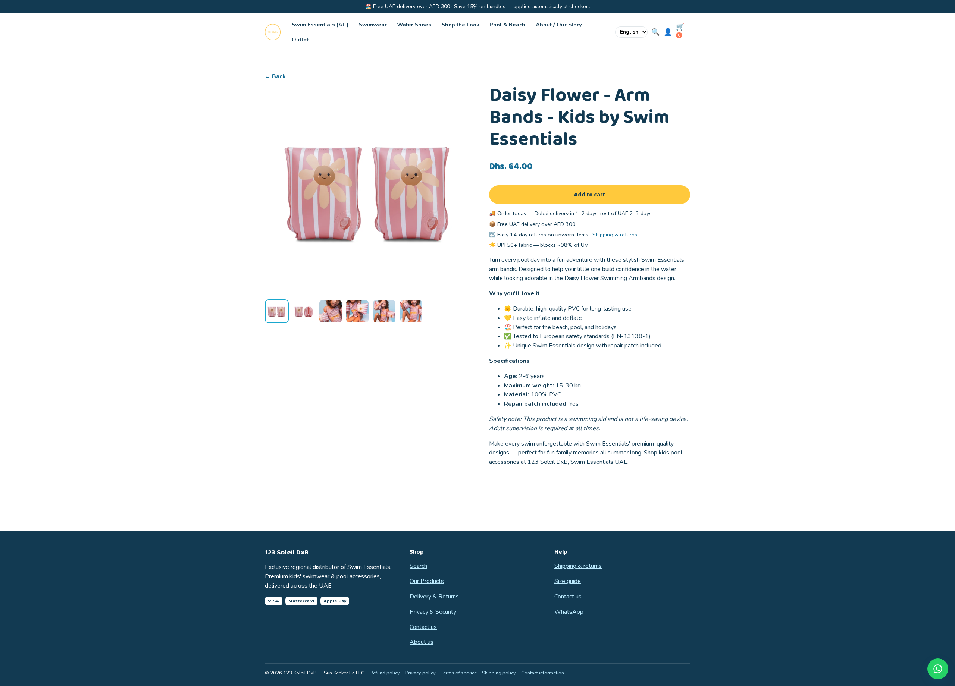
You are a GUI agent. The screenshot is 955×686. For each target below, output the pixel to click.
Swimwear (373, 24)
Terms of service (459, 673)
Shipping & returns (614, 234)
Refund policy (385, 673)
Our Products (427, 581)
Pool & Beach (507, 24)
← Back (275, 76)
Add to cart (589, 194)
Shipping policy (499, 673)
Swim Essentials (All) (320, 24)
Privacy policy (420, 673)
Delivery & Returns (434, 596)
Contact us (423, 627)
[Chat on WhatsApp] (937, 668)
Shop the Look (460, 24)
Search (418, 566)
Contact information (542, 673)
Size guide (567, 581)
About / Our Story (559, 24)
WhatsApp (568, 612)
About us (421, 642)
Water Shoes (414, 24)
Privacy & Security (433, 612)
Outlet (300, 39)
